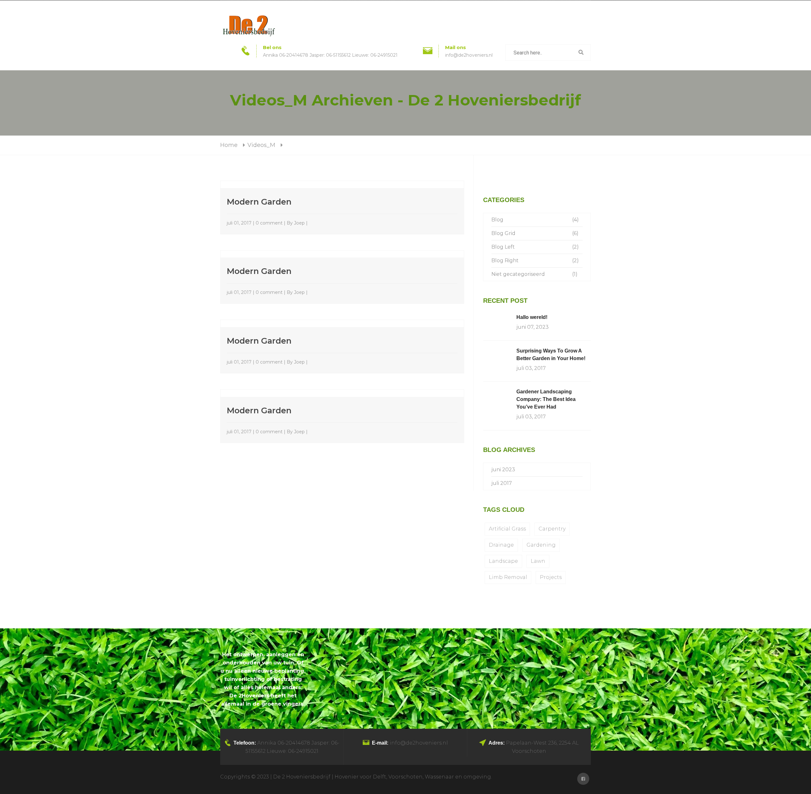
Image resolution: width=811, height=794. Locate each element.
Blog (497, 220)
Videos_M (261, 145)
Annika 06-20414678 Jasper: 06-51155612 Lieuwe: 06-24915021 (330, 55)
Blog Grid (503, 233)
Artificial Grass (507, 529)
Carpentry (552, 529)
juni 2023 (503, 470)
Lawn (538, 561)
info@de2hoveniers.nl (469, 55)
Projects (551, 577)
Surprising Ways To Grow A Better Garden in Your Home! (550, 354)
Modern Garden (259, 201)
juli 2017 (501, 483)
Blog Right (505, 260)
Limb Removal (508, 577)
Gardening (541, 545)
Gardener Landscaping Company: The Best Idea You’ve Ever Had (546, 399)
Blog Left (503, 247)
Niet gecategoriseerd (518, 274)
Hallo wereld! (531, 317)
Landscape (503, 561)
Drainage (501, 545)
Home (229, 145)
